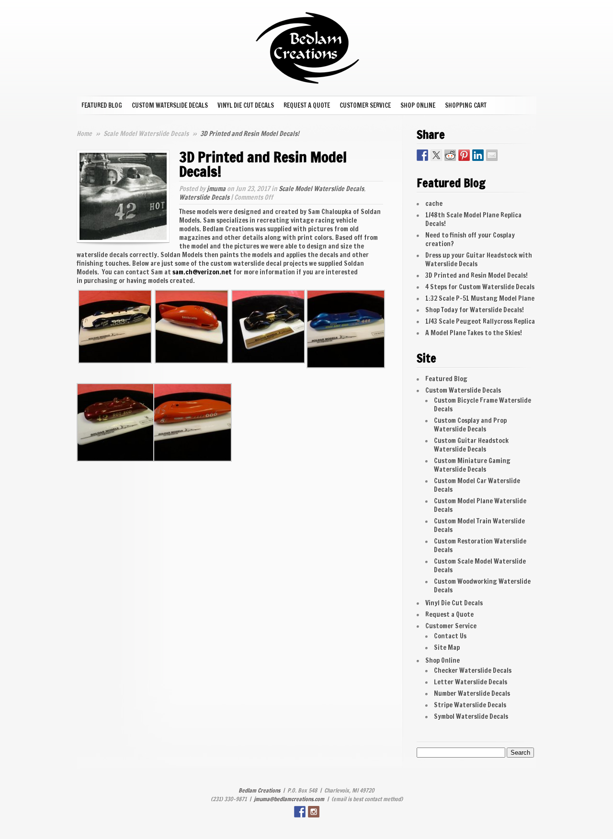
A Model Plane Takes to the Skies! (473, 333)
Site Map (447, 647)
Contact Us (450, 636)
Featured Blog (101, 105)
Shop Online (417, 105)
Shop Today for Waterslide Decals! (474, 310)
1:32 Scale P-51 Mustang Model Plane (479, 298)
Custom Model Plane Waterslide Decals (480, 505)
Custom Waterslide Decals (170, 105)
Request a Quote (307, 105)
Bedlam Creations (259, 790)
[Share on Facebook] (422, 155)
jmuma (216, 188)
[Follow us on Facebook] (300, 811)
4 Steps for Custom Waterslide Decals (479, 287)
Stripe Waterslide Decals (470, 705)
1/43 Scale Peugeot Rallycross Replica (480, 321)
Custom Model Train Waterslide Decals (479, 525)
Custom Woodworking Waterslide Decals (482, 586)
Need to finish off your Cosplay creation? (470, 239)
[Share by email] (492, 155)
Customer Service (365, 105)
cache (434, 203)
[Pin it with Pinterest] (464, 155)
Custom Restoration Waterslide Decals (480, 545)
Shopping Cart (466, 105)
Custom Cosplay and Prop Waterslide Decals (470, 425)
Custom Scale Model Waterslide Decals (480, 565)
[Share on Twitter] (436, 155)
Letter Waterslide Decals (470, 682)
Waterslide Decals (204, 197)
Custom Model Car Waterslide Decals (477, 485)
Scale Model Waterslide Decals (146, 133)
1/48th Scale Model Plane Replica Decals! (473, 219)
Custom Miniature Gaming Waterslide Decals (472, 465)
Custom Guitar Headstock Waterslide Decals (471, 445)
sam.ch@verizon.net (202, 272)
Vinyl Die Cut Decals (245, 105)
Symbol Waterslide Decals (471, 716)
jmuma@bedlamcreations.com (289, 799)
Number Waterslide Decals (472, 693)
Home (84, 133)
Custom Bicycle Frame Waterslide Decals (482, 405)
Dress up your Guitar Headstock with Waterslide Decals (478, 259)
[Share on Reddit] (450, 155)
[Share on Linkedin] (478, 155)
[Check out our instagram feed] (313, 811)
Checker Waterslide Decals (472, 670)
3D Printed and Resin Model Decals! (476, 275)
